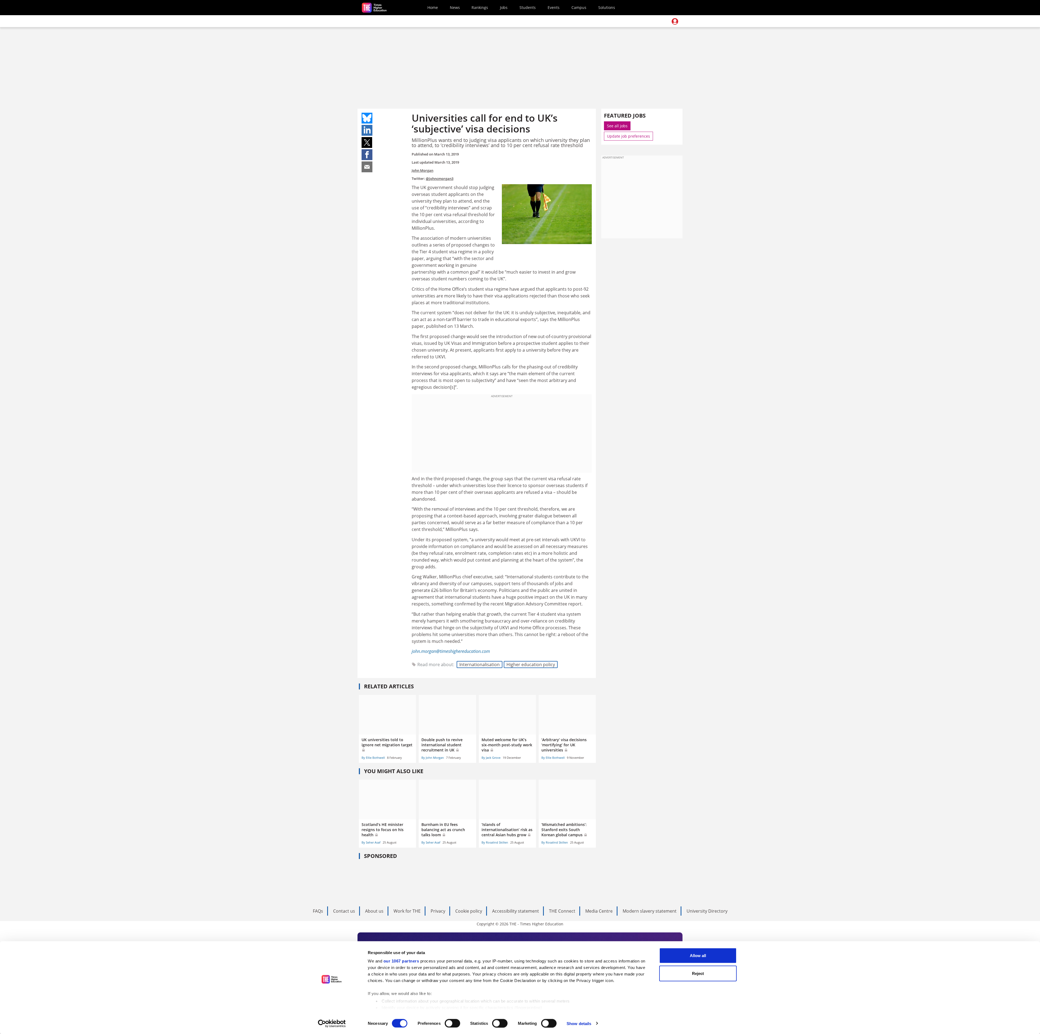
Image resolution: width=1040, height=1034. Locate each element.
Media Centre (599, 911)
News (455, 7)
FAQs (318, 911)
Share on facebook (367, 154)
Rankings (480, 7)
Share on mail (367, 166)
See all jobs (617, 125)
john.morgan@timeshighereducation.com (451, 651)
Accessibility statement (515, 911)
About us (374, 911)
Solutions (606, 7)
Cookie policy (468, 911)
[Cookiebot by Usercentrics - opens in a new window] (332, 1023)
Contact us (344, 911)
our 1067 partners (401, 961)
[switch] (452, 1023)
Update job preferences (628, 136)
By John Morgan (432, 758)
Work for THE (407, 911)
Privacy (438, 911)
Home (432, 7)
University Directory (707, 911)
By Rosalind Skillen (495, 842)
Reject (698, 973)
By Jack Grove (491, 758)
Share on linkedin (367, 130)
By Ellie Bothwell (373, 758)
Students (527, 7)
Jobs (504, 7)
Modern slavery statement (650, 911)
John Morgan (422, 170)
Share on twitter (367, 142)
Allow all (698, 955)
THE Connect (562, 911)
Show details (579, 1023)
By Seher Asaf (371, 842)
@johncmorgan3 (439, 178)
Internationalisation (479, 664)
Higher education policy (530, 664)
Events (554, 7)
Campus (578, 7)
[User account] (675, 21)
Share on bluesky (367, 118)
